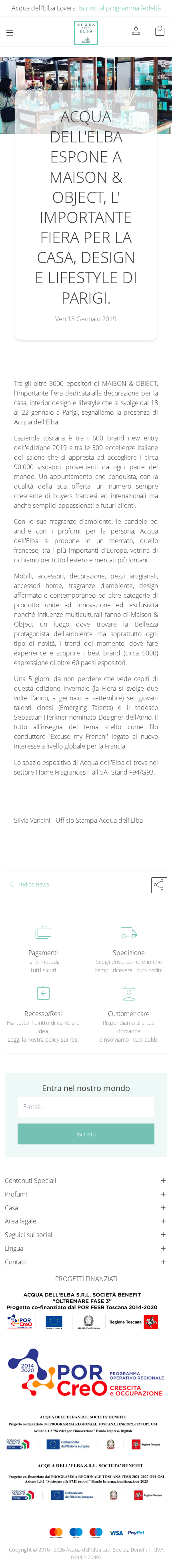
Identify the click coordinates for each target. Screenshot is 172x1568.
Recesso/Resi (43, 1013)
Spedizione (129, 952)
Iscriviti (86, 1134)
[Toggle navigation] (10, 32)
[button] (159, 885)
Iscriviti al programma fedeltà (119, 8)
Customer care (129, 1013)
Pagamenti (43, 952)
